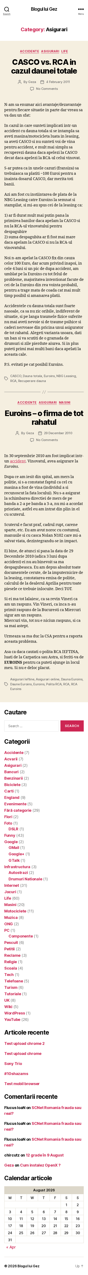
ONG (8, 924)
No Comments (47, 89)
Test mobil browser (22, 1083)
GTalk (14, 860)
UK (6, 1000)
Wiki (8, 1006)
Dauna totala (32, 376)
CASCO (15, 376)
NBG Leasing (66, 376)
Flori (8, 816)
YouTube (12, 1019)
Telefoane (13, 981)
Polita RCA (54, 684)
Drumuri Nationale (25, 879)
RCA (13, 381)
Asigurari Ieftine (22, 679)
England (11, 797)
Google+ (16, 854)
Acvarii (11, 759)
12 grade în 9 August (45, 1155)
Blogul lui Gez (44, 9)
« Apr (11, 1247)
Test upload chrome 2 (24, 1043)
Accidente (29, 51)
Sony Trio (13, 1063)
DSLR (13, 829)
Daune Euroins (21, 684)
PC (6, 930)
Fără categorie (17, 810)
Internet (11, 885)
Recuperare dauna (32, 381)
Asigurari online (47, 679)
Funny (9, 835)
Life (64, 51)
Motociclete (15, 911)
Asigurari (50, 51)
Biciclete (12, 784)
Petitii (9, 949)
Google (11, 842)
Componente (21, 936)
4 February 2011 (58, 82)
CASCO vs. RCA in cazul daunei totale (44, 66)
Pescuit (11, 942)
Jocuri (10, 892)
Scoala (10, 968)
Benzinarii (13, 778)
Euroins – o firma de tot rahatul (44, 418)
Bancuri (11, 772)
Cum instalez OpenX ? (40, 1165)
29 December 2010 (58, 433)
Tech (9, 974)
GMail (14, 847)
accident (18, 461)
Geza (32, 82)
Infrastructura (17, 867)
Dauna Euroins (72, 679)
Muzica (11, 917)
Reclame (12, 955)
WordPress (14, 1013)
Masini (64, 402)
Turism (10, 987)
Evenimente (15, 804)
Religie (10, 962)
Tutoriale (12, 994)
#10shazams (16, 1073)
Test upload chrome (22, 1053)
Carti (9, 791)
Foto (8, 823)
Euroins (49, 376)
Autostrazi (18, 872)
